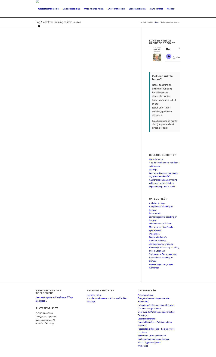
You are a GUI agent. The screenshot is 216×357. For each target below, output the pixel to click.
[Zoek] (39, 26)
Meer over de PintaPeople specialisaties (156, 311)
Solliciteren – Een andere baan (163, 254)
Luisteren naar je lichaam (160, 223)
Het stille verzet (156, 159)
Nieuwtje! (153, 169)
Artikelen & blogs (157, 203)
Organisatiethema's (158, 237)
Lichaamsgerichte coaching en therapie (155, 304)
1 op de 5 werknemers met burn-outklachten (107, 298)
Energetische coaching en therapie (153, 298)
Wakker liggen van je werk (161, 264)
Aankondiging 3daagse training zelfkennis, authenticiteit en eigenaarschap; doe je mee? (163, 183)
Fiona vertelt (154, 213)
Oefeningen (154, 233)
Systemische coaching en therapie (153, 338)
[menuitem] (48, 8)
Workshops (154, 267)
